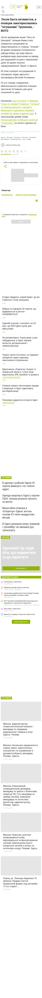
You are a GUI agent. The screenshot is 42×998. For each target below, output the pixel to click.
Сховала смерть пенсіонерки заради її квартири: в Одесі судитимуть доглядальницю (20, 388)
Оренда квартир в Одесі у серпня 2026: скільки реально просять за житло (20, 498)
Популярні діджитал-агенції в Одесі (20, 400)
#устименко (32, 137)
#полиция (10, 137)
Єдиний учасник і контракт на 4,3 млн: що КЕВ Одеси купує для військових (19, 326)
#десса (3, 137)
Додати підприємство (21, 622)
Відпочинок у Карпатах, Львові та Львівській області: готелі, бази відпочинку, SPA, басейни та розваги (20, 372)
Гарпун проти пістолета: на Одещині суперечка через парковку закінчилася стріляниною (20, 357)
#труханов (17, 137)
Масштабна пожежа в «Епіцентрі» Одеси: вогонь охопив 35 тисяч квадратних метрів (18, 512)
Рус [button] (39, 7)
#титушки (25, 137)
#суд (23, 139)
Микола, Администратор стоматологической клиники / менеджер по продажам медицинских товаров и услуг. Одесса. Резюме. (18, 729)
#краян (29, 139)
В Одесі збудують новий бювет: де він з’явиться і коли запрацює (21, 298)
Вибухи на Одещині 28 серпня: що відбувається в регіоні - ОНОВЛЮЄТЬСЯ (19, 311)
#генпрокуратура (15, 139)
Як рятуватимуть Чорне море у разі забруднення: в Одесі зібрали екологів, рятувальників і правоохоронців (19, 341)
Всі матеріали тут (21, 568)
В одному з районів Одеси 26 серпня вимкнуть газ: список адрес (18, 486)
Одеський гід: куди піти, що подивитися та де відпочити (19, 552)
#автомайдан (5, 139)
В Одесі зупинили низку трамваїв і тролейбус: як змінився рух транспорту (21, 527)
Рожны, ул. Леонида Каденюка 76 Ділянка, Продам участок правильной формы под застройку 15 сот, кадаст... (20, 882)
